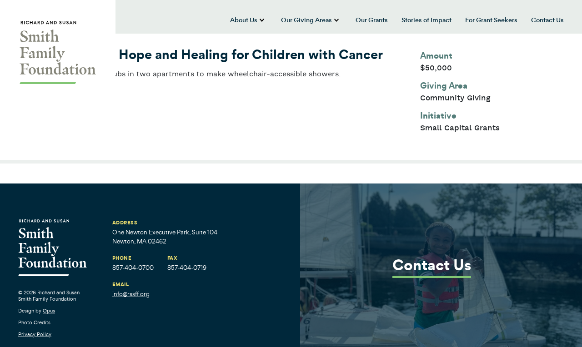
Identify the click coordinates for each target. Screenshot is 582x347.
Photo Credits (34, 322)
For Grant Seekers (491, 20)
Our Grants (372, 20)
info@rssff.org (131, 294)
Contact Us (547, 20)
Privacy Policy (34, 334)
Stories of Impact (426, 20)
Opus (49, 310)
